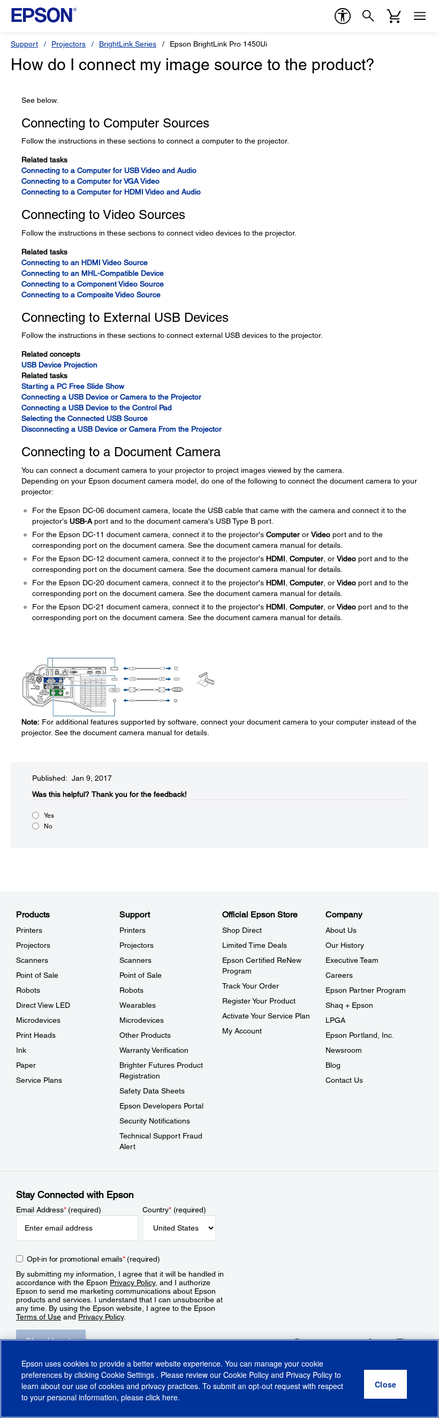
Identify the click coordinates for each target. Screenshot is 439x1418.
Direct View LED (43, 1005)
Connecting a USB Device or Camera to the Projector (111, 397)
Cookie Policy (246, 1374)
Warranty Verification (153, 1050)
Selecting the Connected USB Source (84, 418)
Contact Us (344, 1080)
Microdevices (38, 1020)
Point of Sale (37, 975)
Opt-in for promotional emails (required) (93, 1259)
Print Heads (36, 1035)
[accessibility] (342, 16)
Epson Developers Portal (161, 1106)
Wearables (137, 1005)
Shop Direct (242, 930)
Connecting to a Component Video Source (92, 284)
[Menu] (419, 16)
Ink (21, 1050)
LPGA (335, 1020)
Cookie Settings (128, 1374)
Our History (345, 945)
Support (24, 44)
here (170, 1397)
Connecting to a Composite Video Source (91, 294)
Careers (339, 975)
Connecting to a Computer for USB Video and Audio (108, 170)
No (48, 826)
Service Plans (39, 1080)
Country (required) (174, 1209)
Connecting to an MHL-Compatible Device (92, 273)
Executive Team (352, 960)
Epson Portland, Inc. (360, 1035)
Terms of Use (38, 1317)
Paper (26, 1065)
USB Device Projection (59, 364)
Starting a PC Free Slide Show (72, 386)
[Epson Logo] (44, 15)
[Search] (368, 16)
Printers (29, 930)
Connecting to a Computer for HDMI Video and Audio (111, 191)
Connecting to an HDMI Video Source (84, 262)
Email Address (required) (58, 1209)
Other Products (145, 1035)
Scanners (32, 960)
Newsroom (344, 1050)
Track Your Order (250, 986)
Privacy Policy (132, 1282)
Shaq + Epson (349, 1005)
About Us (341, 930)
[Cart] (394, 16)
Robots (28, 990)
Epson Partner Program (366, 990)
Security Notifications (154, 1121)
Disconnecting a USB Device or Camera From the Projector (121, 429)
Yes (49, 815)
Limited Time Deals (254, 945)
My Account (242, 1031)
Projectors (68, 44)
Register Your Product (259, 1001)
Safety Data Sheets (152, 1091)
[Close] (385, 1384)
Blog (333, 1065)
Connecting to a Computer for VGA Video (90, 181)
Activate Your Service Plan (266, 1016)
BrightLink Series (127, 44)
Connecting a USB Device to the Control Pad (96, 407)
